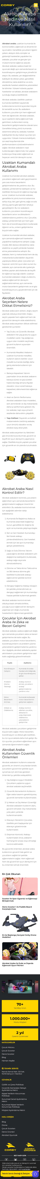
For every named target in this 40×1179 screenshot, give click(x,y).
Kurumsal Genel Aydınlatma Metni (14, 1100)
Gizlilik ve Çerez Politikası (13, 1085)
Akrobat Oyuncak (9, 1135)
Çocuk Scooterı (8, 1128)
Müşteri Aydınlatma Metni (13, 1110)
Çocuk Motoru (8, 1047)
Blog (4, 1057)
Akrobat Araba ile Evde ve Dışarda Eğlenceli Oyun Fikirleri (17, 964)
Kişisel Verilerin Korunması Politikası (13, 1095)
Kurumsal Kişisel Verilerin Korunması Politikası (13, 1106)
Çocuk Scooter (8, 1051)
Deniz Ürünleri (8, 1132)
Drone (4, 1125)
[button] (36, 5)
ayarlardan (26, 1169)
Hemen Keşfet (8, 1061)
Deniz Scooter (8, 1054)
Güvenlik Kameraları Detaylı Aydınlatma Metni (14, 1089)
